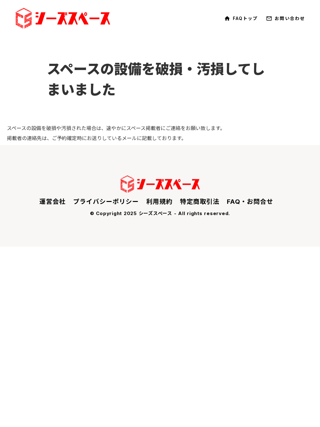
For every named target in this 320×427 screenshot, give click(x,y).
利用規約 (159, 201)
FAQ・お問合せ (250, 201)
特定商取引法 (199, 201)
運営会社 (52, 201)
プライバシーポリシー (106, 201)
